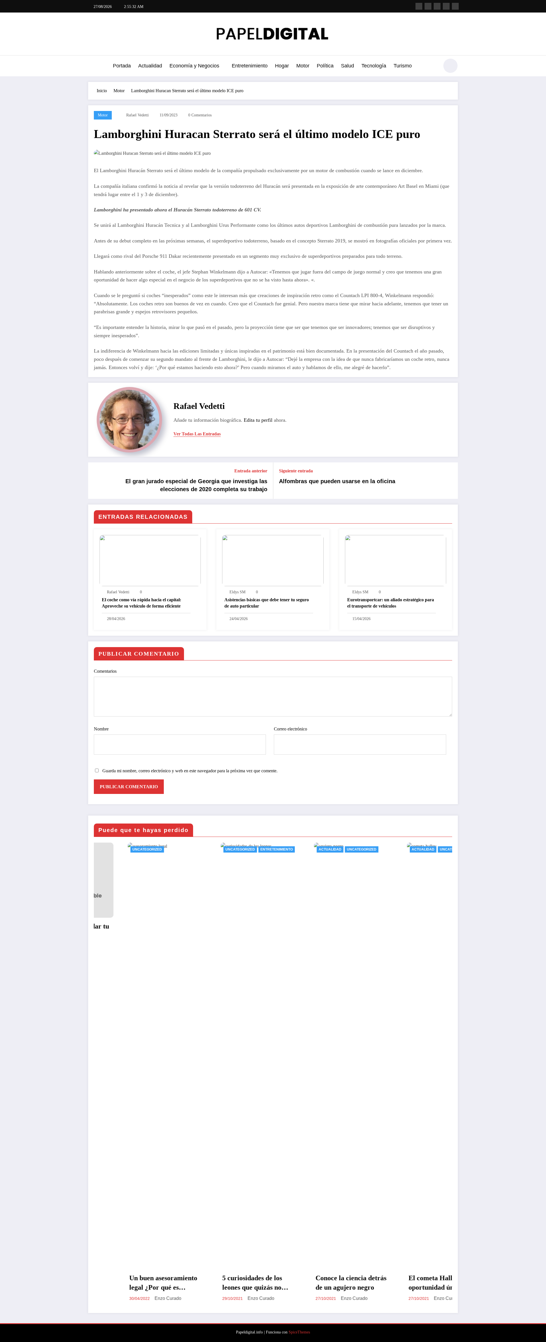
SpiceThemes (299, 1332)
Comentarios (105, 671)
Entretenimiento (250, 66)
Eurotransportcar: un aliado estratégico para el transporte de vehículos (390, 602)
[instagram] (446, 6)
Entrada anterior (250, 470)
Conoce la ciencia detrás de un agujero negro (255, 1282)
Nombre (101, 728)
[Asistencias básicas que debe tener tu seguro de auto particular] (272, 560)
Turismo (403, 66)
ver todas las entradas (197, 433)
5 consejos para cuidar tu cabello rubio (443, 931)
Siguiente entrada (296, 470)
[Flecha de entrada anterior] (96, 480)
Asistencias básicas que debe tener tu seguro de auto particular (266, 602)
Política (325, 66)
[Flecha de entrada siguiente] (450, 480)
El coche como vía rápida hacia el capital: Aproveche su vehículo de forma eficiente (141, 602)
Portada (122, 66)
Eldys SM (237, 592)
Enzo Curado (166, 1298)
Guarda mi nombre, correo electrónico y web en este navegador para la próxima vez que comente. (190, 770)
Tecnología (373, 66)
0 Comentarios (200, 115)
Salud (347, 66)
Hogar (282, 66)
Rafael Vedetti (137, 115)
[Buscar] (432, 66)
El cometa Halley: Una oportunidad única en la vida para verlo (348, 1283)
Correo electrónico (290, 728)
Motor (302, 66)
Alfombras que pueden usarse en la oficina (337, 481)
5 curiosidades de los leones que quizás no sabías (157, 1283)
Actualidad (150, 66)
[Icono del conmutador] (92, 66)
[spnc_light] (450, 66)
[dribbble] (437, 6)
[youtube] (455, 6)
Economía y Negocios (194, 66)
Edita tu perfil (258, 420)
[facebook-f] (418, 6)
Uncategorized (145, 849)
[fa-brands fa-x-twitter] (428, 6)
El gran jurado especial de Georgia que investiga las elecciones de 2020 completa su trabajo (196, 485)
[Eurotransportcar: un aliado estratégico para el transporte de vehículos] (395, 560)
